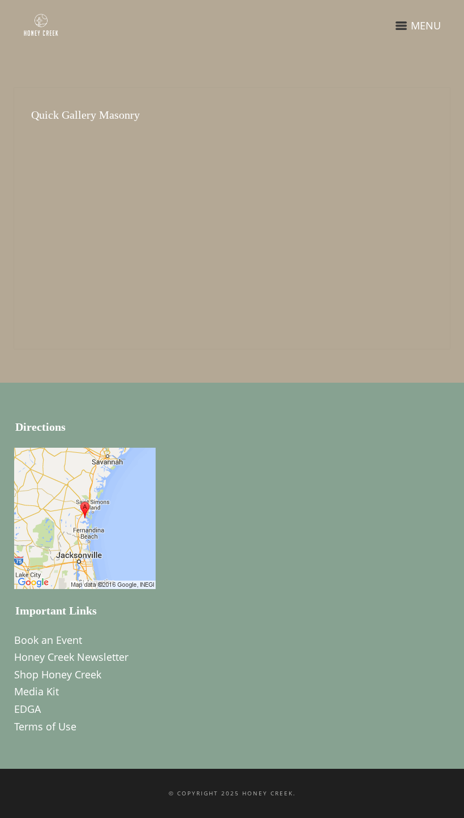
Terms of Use (45, 726)
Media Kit (36, 691)
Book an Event (48, 640)
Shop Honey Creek (57, 674)
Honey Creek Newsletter (71, 657)
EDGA (27, 709)
